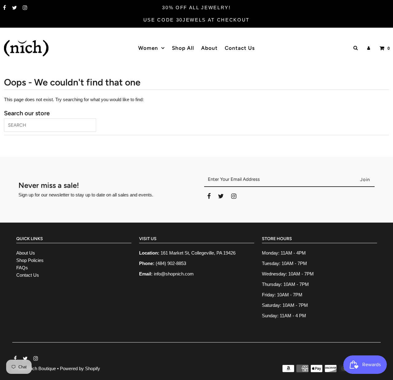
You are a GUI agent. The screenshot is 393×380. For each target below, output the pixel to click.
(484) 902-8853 (171, 263)
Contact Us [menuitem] (240, 48)
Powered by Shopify (80, 368)
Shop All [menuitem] (183, 48)
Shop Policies (30, 260)
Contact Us (27, 275)
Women (148, 48)
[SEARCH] (354, 48)
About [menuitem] (209, 48)
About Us (25, 252)
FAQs (22, 267)
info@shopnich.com (174, 273)
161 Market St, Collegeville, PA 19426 (198, 252)
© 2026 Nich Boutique (34, 368)
